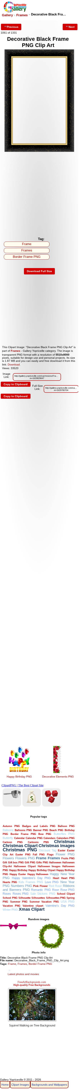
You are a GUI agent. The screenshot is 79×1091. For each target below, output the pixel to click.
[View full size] (39, 151)
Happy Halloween (38, 874)
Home (5, 1084)
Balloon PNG (66, 826)
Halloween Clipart (25, 866)
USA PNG (68, 901)
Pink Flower (40, 886)
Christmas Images (57, 845)
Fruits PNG (68, 858)
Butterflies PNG (64, 833)
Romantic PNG (41, 889)
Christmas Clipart (20, 845)
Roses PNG (21, 893)
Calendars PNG (66, 838)
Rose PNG (67, 889)
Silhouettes (38, 897)
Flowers (8, 858)
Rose (55, 889)
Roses (7, 893)
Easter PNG (23, 854)
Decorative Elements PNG (58, 776)
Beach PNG (56, 830)
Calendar (19, 838)
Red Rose (55, 885)
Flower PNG (65, 854)
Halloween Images (49, 866)
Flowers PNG (25, 858)
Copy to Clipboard (16, 384)
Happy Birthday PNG (19, 776)
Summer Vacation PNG (44, 901)
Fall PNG (39, 854)
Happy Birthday (18, 870)
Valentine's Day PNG (60, 905)
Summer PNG (18, 901)
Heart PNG (68, 878)
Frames (22, 15)
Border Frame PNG (26, 257)
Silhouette (24, 897)
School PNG (10, 897)
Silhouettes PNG (56, 897)
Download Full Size (39, 271)
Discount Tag (47, 850)
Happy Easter (18, 874)
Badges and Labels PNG (38, 826)
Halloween (55, 862)
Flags (50, 854)
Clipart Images (20, 1084)
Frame (26, 244)
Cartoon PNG (12, 842)
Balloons (8, 830)
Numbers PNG (21, 886)
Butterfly (8, 838)
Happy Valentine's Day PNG (31, 878)
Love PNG (52, 882)
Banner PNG (40, 830)
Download (14, 364)
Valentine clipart (33, 905)
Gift (5, 862)
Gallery (7, 15)
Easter (61, 850)
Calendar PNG (34, 838)
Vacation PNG (11, 905)
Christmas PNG (20, 849)
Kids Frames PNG (31, 882)
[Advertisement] (39, 193)
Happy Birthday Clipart (41, 870)
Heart (56, 878)
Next (72, 26)
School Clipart (66, 893)
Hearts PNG (10, 882)
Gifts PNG (42, 862)
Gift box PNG (16, 862)
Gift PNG (30, 862)
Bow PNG (44, 834)
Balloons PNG (23, 830)
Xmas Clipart (31, 909)
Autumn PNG (11, 826)
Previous (12, 26)
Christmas (64, 841)
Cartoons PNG (38, 842)
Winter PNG (10, 909)
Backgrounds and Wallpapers (49, 1084)
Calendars (49, 838)
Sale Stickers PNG (42, 893)
